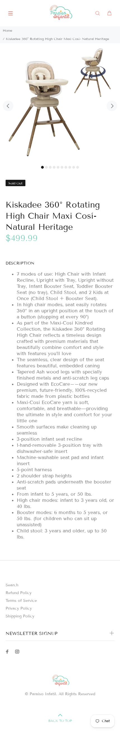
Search (12, 585)
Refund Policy (19, 592)
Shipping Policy (20, 616)
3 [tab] (50, 167)
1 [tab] (42, 167)
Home (7, 30)
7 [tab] (65, 167)
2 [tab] (46, 167)
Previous (8, 106)
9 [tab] (73, 167)
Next (112, 106)
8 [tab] (69, 167)
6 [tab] (62, 167)
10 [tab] (77, 167)
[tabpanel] (60, 103)
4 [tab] (54, 167)
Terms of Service (21, 600)
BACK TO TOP (60, 721)
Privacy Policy (19, 608)
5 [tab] (58, 167)
